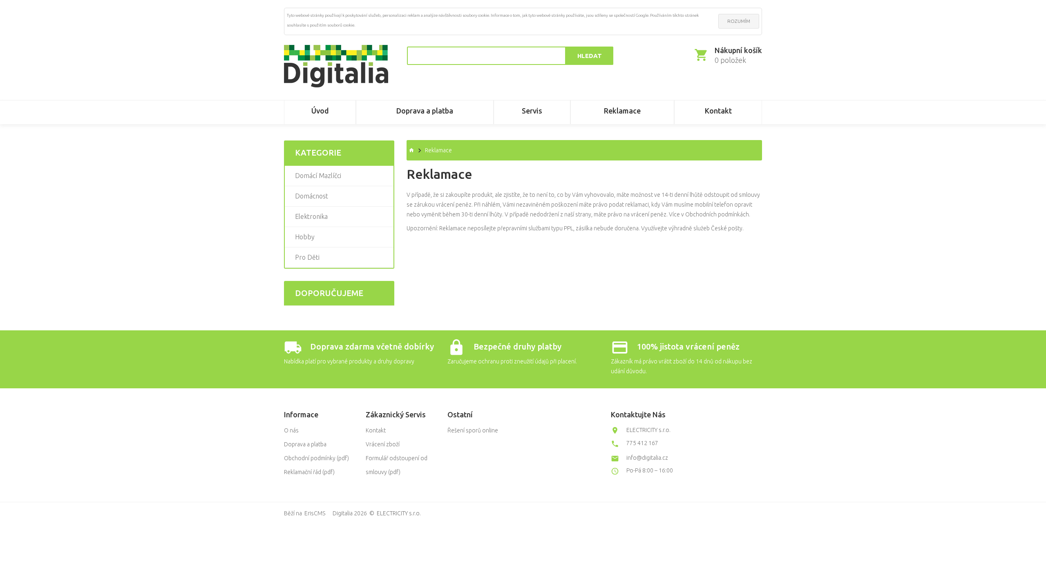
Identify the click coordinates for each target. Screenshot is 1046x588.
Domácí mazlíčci (318, 175)
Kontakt (376, 430)
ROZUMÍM (738, 21)
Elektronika (311, 216)
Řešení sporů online (472, 430)
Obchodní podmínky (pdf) (316, 458)
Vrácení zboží (383, 444)
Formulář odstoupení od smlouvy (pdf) (396, 465)
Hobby (305, 237)
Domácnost (311, 196)
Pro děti (307, 257)
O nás (291, 430)
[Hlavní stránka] (336, 66)
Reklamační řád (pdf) (309, 472)
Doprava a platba (305, 444)
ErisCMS (314, 513)
